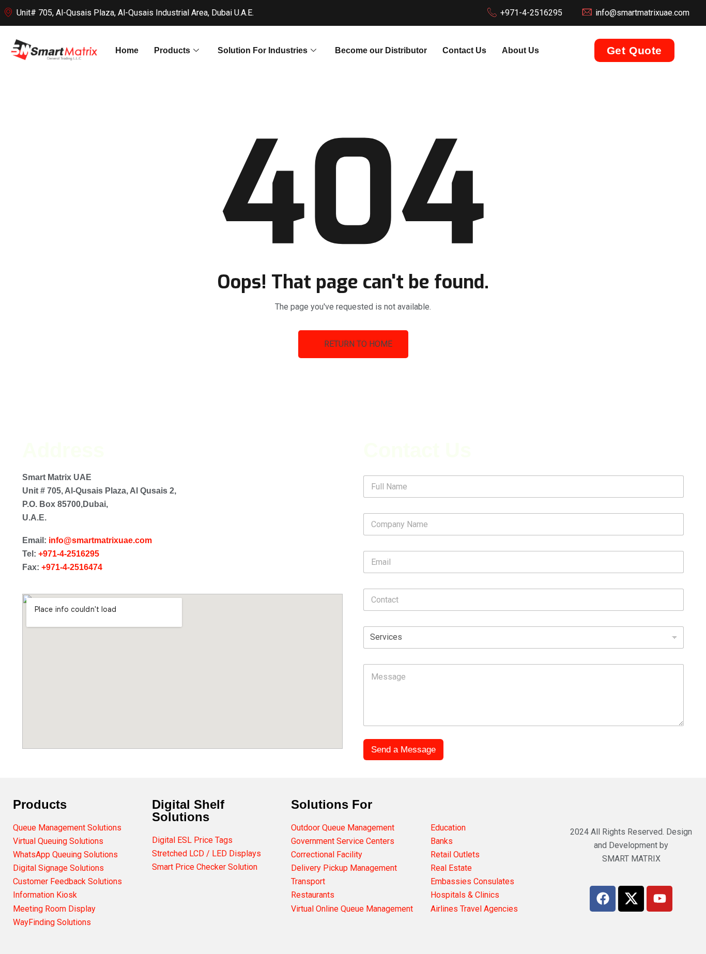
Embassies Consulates (472, 881)
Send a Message (403, 750)
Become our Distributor (381, 50)
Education (448, 828)
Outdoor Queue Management (342, 828)
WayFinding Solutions (52, 922)
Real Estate (451, 868)
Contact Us (464, 50)
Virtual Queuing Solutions (58, 841)
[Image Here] (631, 899)
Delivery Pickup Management (344, 868)
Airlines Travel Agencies (474, 909)
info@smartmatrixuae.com (100, 540)
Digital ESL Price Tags (192, 840)
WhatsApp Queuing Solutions (65, 854)
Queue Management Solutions (67, 828)
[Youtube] (659, 899)
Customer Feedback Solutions (67, 881)
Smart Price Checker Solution (204, 867)
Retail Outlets (455, 854)
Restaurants (312, 895)
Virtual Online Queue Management (352, 909)
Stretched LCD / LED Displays (206, 853)
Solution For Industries (263, 50)
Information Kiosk (45, 895)
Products (172, 50)
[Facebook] (603, 899)
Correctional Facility (326, 854)
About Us (520, 50)
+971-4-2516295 (68, 553)
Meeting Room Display (54, 909)
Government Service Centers (342, 841)
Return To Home (358, 344)
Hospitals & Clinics (465, 895)
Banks (442, 841)
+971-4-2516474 (71, 567)
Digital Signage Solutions (58, 868)
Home (127, 50)
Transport (308, 881)
